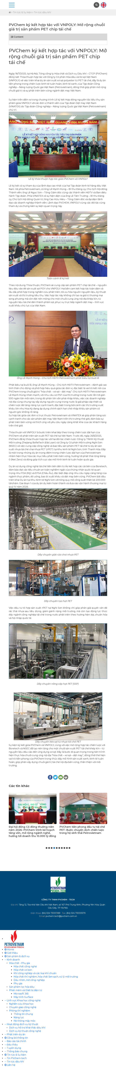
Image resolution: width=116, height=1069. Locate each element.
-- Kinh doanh (12, 959)
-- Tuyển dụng (13, 1048)
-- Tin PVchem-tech (16, 1058)
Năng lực (19, 1017)
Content (18, 37)
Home (10, 949)
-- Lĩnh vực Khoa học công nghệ (23, 1000)
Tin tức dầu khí (42, 12)
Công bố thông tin (17, 1037)
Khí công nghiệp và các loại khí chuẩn (35, 973)
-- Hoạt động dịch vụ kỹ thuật (21, 1024)
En (103, 5)
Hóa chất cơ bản (23, 970)
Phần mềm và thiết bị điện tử (25, 990)
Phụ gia (18, 983)
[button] (46, 848)
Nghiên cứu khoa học (21, 1003)
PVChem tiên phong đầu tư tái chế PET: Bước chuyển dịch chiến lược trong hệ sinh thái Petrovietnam (31, 830)
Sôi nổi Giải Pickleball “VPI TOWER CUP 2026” (81, 828)
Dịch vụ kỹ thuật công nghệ (25, 1031)
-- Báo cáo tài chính (15, 1041)
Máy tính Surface (23, 997)
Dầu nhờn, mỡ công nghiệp (29, 980)
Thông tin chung (23, 1014)
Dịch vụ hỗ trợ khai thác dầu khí (27, 1027)
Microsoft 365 (21, 993)
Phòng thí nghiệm (19, 1010)
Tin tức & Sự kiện (22, 12)
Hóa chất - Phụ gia (19, 963)
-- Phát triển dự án (15, 1034)
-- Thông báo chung (16, 1051)
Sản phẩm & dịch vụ (18, 956)
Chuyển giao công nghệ (22, 1007)
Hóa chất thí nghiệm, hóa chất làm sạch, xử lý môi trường (46, 976)
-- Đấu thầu (11, 1044)
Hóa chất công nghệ (25, 966)
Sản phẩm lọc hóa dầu (21, 987)
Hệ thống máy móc (24, 1020)
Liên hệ (11, 1065)
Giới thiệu (12, 953)
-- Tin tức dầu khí (14, 1061)
